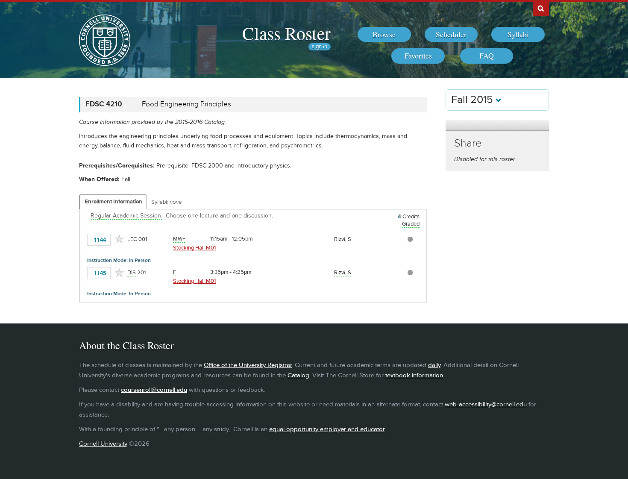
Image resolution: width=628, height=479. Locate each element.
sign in (319, 47)
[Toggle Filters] (497, 125)
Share (467, 143)
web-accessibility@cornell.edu (486, 404)
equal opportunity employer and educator (326, 429)
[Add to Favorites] (119, 239)
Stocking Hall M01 (194, 247)
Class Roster (286, 33)
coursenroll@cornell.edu (154, 390)
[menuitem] (384, 34)
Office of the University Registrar (248, 365)
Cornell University (103, 444)
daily (434, 365)
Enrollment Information (113, 201)
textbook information (414, 375)
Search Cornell (541, 8)
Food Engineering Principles (186, 104)
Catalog (298, 375)
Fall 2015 (473, 99)
